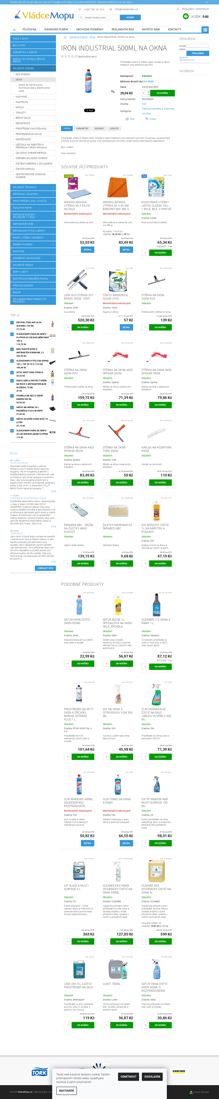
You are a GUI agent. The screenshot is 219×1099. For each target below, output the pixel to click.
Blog (14, 453)
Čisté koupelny (19, 463)
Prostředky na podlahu (31, 128)
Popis (67, 128)
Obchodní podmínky (89, 29)
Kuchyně (21, 96)
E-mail (182, 46)
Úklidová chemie (23, 68)
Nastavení (66, 1090)
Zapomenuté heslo (187, 60)
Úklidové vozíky (23, 265)
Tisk (132, 119)
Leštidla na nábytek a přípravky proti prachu (31, 146)
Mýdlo (20, 107)
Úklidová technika (25, 187)
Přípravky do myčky (25, 194)
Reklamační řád (123, 29)
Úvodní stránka (14, 30)
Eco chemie (23, 74)
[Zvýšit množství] (148, 91)
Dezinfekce (23, 123)
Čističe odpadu (25, 169)
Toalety (21, 112)
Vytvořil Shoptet (201, 1092)
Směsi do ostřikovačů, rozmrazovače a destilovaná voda (34, 88)
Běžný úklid (23, 118)
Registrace (202, 9)
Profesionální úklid (29, 134)
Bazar (17, 292)
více (53, 491)
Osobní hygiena (23, 244)
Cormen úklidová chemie (31, 158)
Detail (87, 249)
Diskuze (114, 128)
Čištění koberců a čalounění (34, 163)
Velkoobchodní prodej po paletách (29, 300)
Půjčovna (29, 29)
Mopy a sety (20, 271)
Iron (144, 104)
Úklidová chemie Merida (31, 152)
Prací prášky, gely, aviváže (30, 201)
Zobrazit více (45, 568)
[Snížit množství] (148, 94)
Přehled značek (23, 285)
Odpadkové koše (23, 224)
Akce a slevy (21, 38)
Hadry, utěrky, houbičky (28, 237)
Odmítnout (129, 1076)
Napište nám (151, 29)
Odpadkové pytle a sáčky (29, 230)
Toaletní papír (22, 207)
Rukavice (18, 251)
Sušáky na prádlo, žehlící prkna (29, 60)
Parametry (82, 128)
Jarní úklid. (16, 533)
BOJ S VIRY (19, 45)
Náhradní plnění (56, 29)
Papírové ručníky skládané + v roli (24, 215)
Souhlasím (152, 1076)
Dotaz (153, 119)
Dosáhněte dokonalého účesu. (28, 498)
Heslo (182, 49)
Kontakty (174, 29)
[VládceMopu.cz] (43, 15)
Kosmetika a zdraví (25, 52)
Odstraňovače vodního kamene (31, 176)
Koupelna (22, 102)
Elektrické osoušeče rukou (30, 278)
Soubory (99, 128)
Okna (19, 79)
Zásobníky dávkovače (26, 258)
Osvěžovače (23, 139)
